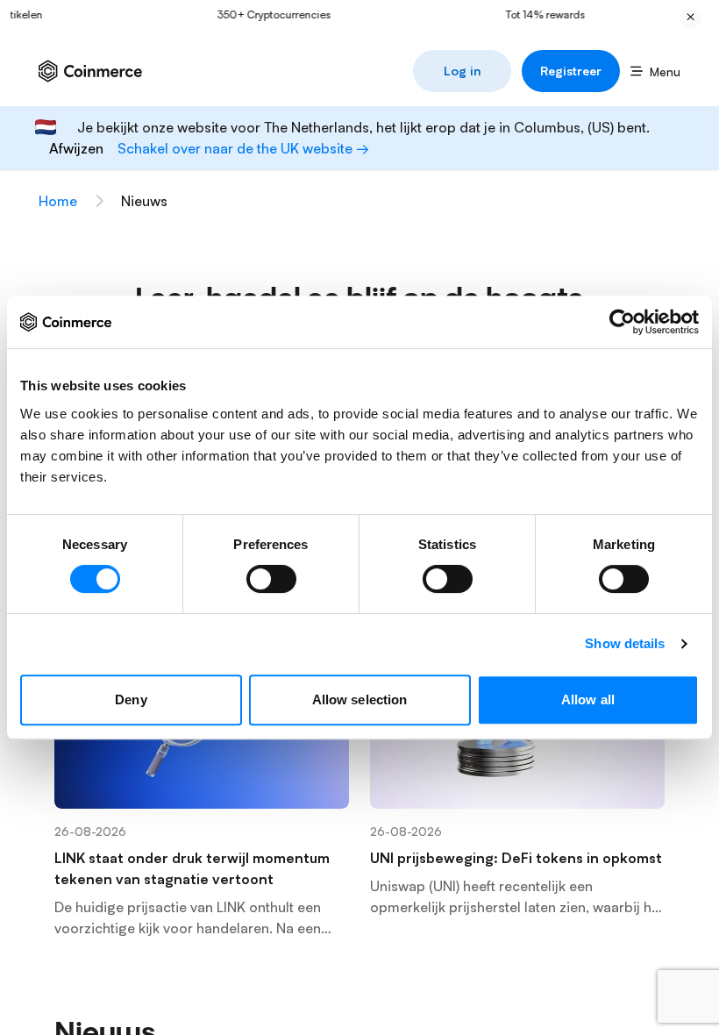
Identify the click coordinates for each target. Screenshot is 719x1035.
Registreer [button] (571, 70)
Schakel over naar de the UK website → (243, 148)
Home (58, 201)
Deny (130, 699)
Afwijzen (76, 148)
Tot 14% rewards (534, 14)
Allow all (588, 699)
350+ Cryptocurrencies (264, 14)
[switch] (271, 579)
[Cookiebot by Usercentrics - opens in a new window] (622, 322)
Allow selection (360, 699)
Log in (462, 70)
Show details (625, 643)
